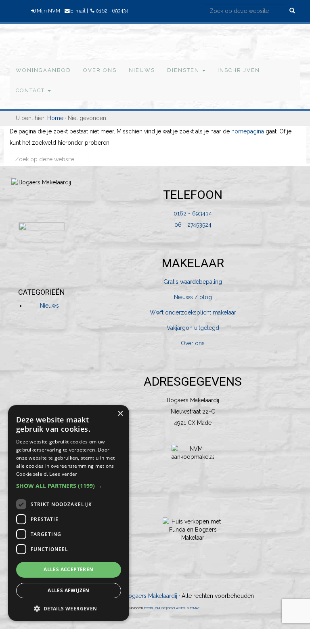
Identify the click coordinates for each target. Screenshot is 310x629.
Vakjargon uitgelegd (193, 328)
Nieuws (49, 305)
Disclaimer (176, 608)
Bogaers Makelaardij (29, 41)
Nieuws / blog (193, 297)
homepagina (247, 131)
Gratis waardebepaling (192, 282)
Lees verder (63, 474)
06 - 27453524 (193, 225)
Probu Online (154, 608)
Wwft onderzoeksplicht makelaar (193, 312)
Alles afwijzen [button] (69, 590)
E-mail (78, 11)
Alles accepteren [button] (68, 569)
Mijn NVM (48, 11)
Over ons (193, 343)
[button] (68, 486)
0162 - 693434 (112, 11)
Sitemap (193, 608)
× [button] (120, 414)
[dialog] (68, 513)
